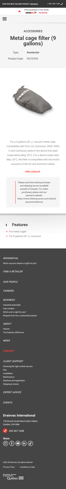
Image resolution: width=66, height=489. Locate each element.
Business (9, 300)
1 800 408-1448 (53, 4)
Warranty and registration (14, 380)
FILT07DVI (32, 58)
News (6, 340)
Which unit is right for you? (14, 312)
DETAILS (34, 4)
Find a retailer (12, 271)
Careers (8, 291)
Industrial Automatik (12, 305)
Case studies (8, 308)
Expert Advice (12, 392)
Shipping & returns (11, 384)
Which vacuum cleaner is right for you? (20, 263)
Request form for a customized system (20, 315)
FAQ (5, 370)
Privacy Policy (9, 467)
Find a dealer (32, 171)
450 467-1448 (16, 430)
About (7, 324)
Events (7, 402)
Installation (8, 373)
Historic (6, 329)
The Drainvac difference (13, 332)
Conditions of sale (27, 467)
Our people (10, 282)
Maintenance (8, 377)
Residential (33, 52)
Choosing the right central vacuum (18, 366)
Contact (8, 351)
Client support (13, 361)
